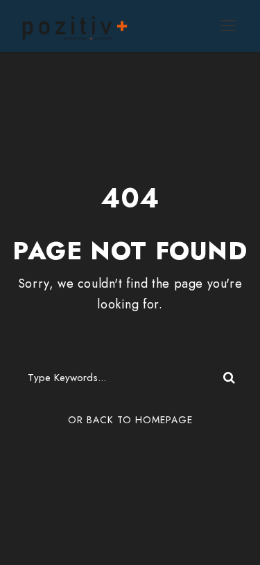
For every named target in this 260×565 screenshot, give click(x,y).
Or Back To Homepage (130, 420)
